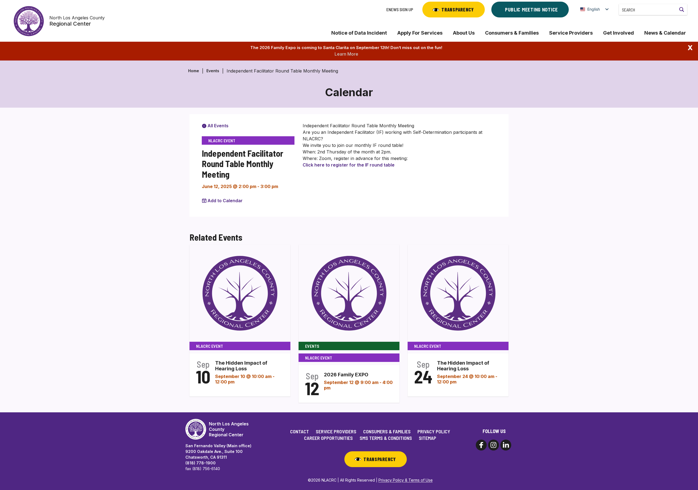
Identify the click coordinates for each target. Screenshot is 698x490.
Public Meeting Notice (531, 10)
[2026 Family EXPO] (349, 292)
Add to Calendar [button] (225, 200)
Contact (299, 431)
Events (212, 70)
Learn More (346, 54)
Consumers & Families (512, 33)
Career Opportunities (328, 438)
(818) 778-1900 (200, 463)
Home (193, 70)
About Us (464, 33)
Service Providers (571, 33)
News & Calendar (665, 33)
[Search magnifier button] (681, 9)
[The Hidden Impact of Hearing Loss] (239, 292)
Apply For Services (420, 33)
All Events (217, 125)
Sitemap (427, 438)
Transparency (457, 10)
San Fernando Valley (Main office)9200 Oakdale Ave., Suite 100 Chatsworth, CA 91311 (218, 451)
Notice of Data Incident (359, 33)
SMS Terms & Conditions (386, 438)
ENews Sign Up (399, 9)
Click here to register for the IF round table (349, 165)
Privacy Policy (433, 431)
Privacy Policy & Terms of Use (405, 480)
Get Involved (618, 33)
